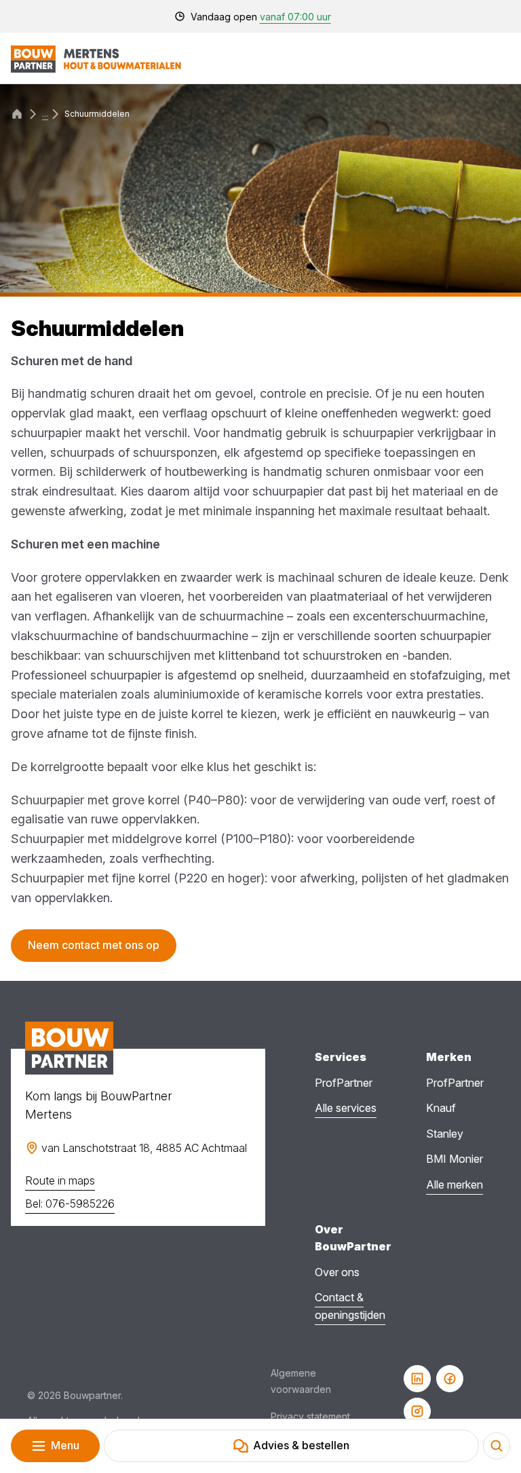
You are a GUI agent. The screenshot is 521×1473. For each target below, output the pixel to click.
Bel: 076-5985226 (70, 1203)
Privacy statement (310, 1416)
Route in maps (60, 1180)
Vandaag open (261, 16)
